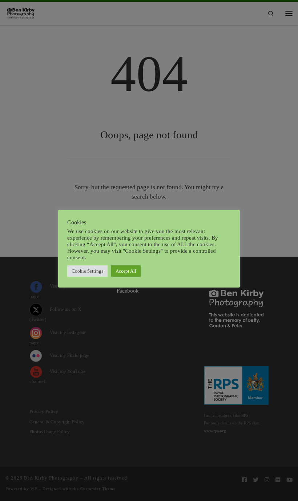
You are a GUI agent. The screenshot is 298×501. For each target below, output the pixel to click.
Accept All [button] (126, 271)
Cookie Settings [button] (87, 271)
